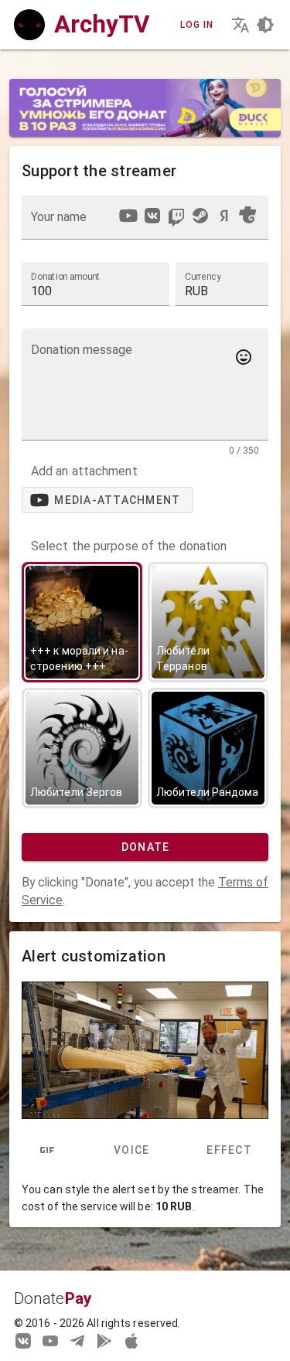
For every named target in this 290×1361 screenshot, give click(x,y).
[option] (128, 215)
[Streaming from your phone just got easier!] (104, 1340)
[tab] (47, 1150)
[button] (222, 283)
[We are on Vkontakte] (23, 1340)
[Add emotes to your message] (243, 357)
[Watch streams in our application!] (131, 1340)
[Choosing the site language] (240, 25)
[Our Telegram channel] (77, 1340)
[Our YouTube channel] (50, 1340)
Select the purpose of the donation (129, 546)
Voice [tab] (131, 1150)
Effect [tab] (229, 1150)
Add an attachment (84, 471)
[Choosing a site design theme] (265, 25)
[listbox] (187, 218)
